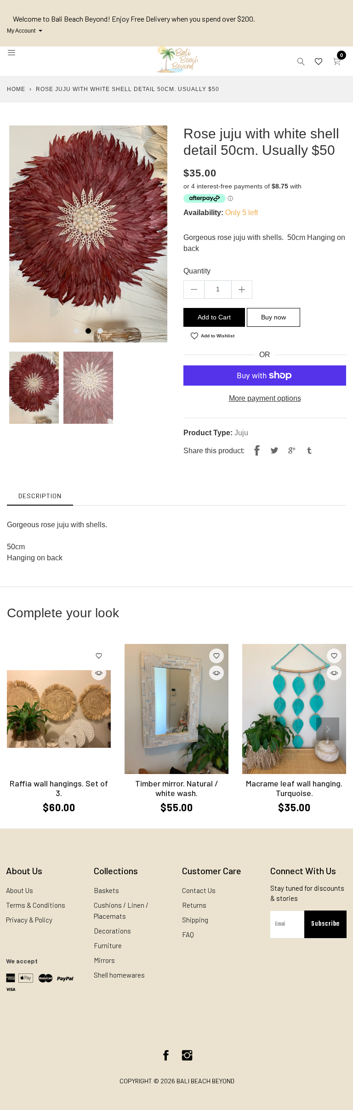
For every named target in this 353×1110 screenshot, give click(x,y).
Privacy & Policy (29, 920)
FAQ (188, 934)
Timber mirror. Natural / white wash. (176, 788)
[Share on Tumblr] (309, 451)
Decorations (112, 931)
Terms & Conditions (35, 905)
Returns (194, 905)
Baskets (106, 890)
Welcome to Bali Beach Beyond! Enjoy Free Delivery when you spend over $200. (134, 18)
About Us (19, 890)
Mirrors (104, 960)
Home (16, 89)
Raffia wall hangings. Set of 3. (59, 788)
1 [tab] (76, 331)
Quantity (197, 271)
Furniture (108, 945)
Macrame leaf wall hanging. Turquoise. (294, 788)
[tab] (40, 495)
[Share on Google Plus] (292, 451)
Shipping (195, 920)
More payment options (265, 398)
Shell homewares (119, 975)
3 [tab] (100, 331)
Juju (241, 433)
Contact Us (199, 890)
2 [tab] (88, 331)
